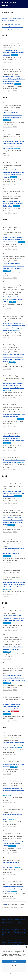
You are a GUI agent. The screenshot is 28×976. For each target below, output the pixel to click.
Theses (4, 29)
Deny (14, 965)
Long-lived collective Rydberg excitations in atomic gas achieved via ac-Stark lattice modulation (13, 266)
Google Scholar (6, 18)
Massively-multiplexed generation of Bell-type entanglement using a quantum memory (13, 745)
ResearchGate (17, 18)
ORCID (12, 20)
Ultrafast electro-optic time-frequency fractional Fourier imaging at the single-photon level (13, 438)
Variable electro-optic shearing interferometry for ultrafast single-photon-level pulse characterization (14, 678)
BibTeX (9, 62)
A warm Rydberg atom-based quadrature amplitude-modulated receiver (13, 299)
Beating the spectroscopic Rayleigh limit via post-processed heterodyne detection (14, 416)
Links (4, 62)
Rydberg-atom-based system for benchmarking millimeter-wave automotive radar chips (13, 239)
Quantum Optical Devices (8, 4)
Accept (14, 961)
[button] (25, 947)
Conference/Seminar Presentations (12, 27)
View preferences (14, 970)
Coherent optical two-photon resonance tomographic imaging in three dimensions (13, 493)
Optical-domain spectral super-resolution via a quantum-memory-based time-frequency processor (13, 618)
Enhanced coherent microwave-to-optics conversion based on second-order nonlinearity (13, 551)
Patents (10, 29)
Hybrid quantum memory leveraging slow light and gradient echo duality (13, 52)
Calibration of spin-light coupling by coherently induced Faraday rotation (14, 843)
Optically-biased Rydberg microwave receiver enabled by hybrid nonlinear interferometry (12, 115)
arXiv (16, 20)
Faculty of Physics (7, 919)
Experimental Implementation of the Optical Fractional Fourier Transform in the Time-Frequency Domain (14, 584)
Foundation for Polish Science (9, 929)
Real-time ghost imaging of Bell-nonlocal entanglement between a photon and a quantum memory (13, 790)
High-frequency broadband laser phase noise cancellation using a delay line (13, 889)
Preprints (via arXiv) (14, 24)
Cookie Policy (13, 973)
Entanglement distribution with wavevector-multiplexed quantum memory (13, 817)
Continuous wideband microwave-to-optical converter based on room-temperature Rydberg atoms (13, 385)
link (6, 904)
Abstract (5, 91)
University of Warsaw (18, 922)
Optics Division (16, 919)
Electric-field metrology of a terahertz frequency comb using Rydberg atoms (13, 203)
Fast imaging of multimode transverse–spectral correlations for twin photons (13, 865)
